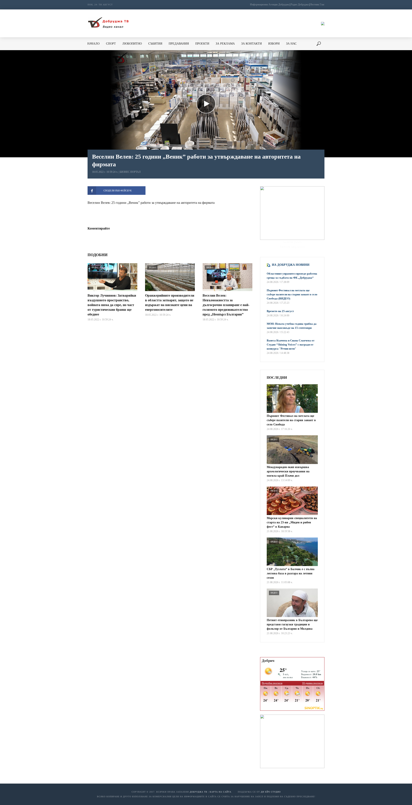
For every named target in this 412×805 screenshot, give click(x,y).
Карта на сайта (220, 792)
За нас (291, 43)
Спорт (111, 43)
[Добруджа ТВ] (108, 23)
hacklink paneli (292, 242)
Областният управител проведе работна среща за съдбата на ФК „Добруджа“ (292, 275)
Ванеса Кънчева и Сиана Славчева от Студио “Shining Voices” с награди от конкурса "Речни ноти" (290, 344)
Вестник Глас (317, 4)
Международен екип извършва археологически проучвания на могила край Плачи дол (288, 471)
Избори (274, 43)
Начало (93, 43)
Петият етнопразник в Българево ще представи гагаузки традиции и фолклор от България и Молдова (292, 624)
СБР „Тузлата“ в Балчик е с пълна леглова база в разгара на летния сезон (290, 573)
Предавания (179, 43)
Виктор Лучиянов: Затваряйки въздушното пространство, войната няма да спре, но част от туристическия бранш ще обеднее (112, 305)
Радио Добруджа (300, 4)
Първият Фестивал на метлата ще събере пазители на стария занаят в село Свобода (291, 420)
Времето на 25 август (280, 311)
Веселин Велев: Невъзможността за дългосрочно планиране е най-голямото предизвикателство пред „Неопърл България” (226, 305)
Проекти (202, 43)
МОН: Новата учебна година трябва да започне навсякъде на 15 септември (292, 325)
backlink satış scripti (292, 246)
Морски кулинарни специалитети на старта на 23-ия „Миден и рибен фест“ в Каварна (292, 522)
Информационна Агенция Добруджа (269, 4)
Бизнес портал (130, 171)
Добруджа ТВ (198, 792)
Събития (155, 43)
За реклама (225, 43)
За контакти (251, 43)
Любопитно (132, 43)
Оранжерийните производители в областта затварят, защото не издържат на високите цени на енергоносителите (169, 302)
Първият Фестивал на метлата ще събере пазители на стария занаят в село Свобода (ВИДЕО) (292, 294)
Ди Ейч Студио (271, 792)
